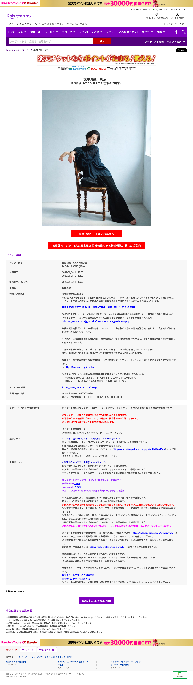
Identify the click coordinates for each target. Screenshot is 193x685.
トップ (11, 32)
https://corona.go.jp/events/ (79, 367)
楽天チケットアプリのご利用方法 (78, 575)
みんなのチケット (129, 32)
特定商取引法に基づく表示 (56, 673)
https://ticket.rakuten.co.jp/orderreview (152, 532)
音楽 (20, 32)
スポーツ (67, 32)
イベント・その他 (89, 32)
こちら (77, 483)
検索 (102, 41)
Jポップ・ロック (25, 49)
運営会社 (9, 673)
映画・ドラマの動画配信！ (17, 661)
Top (8, 49)
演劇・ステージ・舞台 (42, 32)
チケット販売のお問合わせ (139, 9)
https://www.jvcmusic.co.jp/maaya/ (80, 387)
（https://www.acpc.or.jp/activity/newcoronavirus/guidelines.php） (97, 321)
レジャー (111, 32)
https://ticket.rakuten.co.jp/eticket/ (108, 546)
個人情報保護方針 (35, 673)
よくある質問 (20, 673)
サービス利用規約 (76, 673)
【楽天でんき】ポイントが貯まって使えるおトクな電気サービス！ (44, 657)
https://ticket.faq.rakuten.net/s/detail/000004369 (139, 449)
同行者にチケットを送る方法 (76, 578)
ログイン (168, 23)
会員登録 (179, 23)
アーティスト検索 (154, 41)
